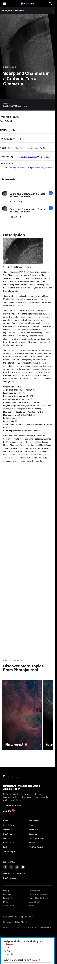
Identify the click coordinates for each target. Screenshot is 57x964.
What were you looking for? (22, 960)
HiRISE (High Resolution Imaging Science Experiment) (28, 167)
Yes (8, 947)
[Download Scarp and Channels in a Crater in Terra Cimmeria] (51, 194)
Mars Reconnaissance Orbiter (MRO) (30, 148)
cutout (16, 310)
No (8, 951)
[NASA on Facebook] (5, 867)
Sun (22, 139)
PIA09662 (7, 299)
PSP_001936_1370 (27, 272)
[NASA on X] (17, 867)
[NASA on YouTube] (23, 867)
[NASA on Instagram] (11, 867)
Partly (10, 954)
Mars (14, 130)
